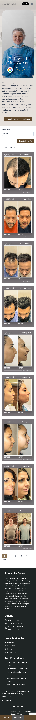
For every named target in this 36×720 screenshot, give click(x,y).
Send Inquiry (18, 717)
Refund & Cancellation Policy (12, 694)
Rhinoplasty (26, 333)
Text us (6, 717)
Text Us (25, 4)
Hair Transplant (25, 155)
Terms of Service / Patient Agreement (15, 691)
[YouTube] (22, 706)
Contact (30, 717)
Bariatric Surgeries (23, 511)
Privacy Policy (7, 696)
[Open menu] (32, 3)
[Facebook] (14, 706)
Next (4, 560)
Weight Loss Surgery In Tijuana (17, 669)
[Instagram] (18, 706)
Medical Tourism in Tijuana (15, 684)
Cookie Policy (7, 700)
